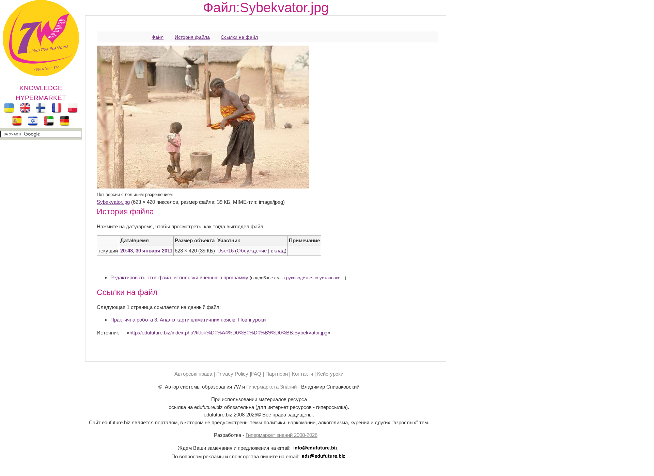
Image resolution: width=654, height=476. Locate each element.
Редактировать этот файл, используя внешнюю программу (179, 277)
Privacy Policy (232, 374)
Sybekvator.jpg (113, 202)
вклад (278, 250)
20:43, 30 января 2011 (146, 250)
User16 (225, 250)
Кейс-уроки (330, 374)
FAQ (256, 374)
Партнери (276, 374)
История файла (192, 37)
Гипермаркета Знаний (271, 387)
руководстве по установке (313, 278)
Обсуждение (252, 250)
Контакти (302, 374)
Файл (158, 37)
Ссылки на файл (239, 37)
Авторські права (193, 374)
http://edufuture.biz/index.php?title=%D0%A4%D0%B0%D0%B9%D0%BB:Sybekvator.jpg (228, 332)
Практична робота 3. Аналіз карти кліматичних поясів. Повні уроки (188, 320)
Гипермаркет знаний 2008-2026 (281, 435)
